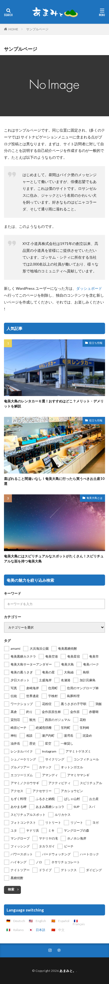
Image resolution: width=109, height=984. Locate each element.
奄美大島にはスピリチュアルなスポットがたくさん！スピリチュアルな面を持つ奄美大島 (54, 558)
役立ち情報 (95, 342)
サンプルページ (37, 29)
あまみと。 (68, 971)
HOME (13, 29)
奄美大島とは (94, 497)
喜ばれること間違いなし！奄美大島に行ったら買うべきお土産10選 (54, 481)
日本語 (40, 930)
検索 (11, 889)
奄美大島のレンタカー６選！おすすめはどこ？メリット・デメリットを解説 (54, 403)
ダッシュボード (89, 288)
